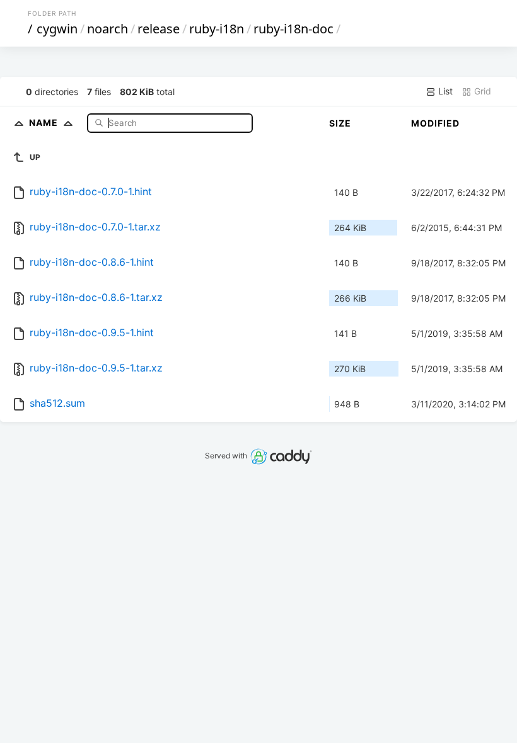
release (158, 28)
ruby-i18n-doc (293, 28)
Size (340, 123)
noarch (107, 28)
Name (45, 122)
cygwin (57, 28)
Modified (435, 123)
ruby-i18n (216, 28)
